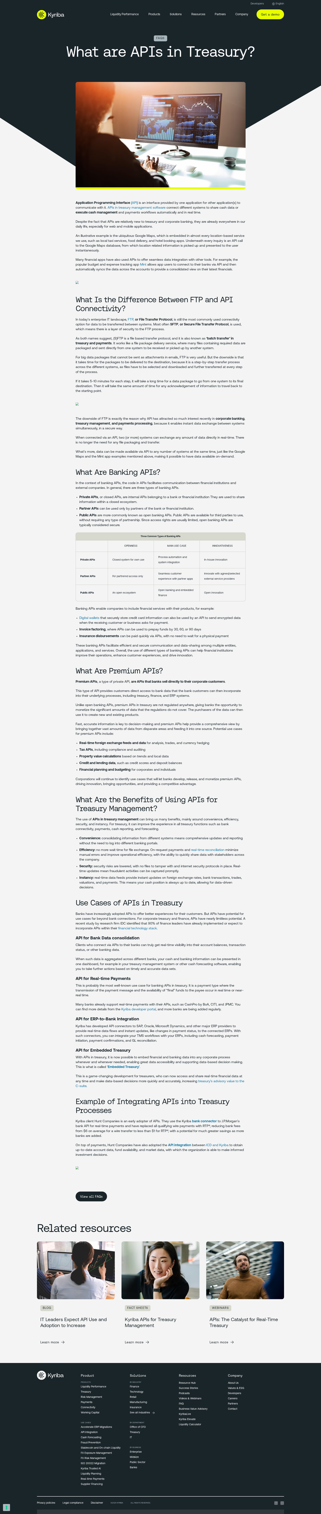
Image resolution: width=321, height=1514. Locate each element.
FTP (130, 320)
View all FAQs (91, 1196)
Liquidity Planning (91, 1473)
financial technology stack (137, 928)
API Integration (89, 1432)
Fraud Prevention (91, 1442)
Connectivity (88, 1407)
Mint (143, 264)
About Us (233, 1383)
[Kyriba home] (50, 14)
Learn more (49, 1342)
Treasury (86, 1392)
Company (241, 14)
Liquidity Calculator (190, 1424)
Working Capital (90, 1412)
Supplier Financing (92, 1484)
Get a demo (270, 14)
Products (154, 14)
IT (131, 1437)
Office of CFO (138, 1427)
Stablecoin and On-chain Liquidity (101, 1448)
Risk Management (91, 1397)
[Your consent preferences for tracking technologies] (6, 1507)
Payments (86, 1402)
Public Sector (137, 1462)
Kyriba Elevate (187, 1419)
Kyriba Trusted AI (91, 1468)
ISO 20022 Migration (93, 1463)
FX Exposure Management (96, 1453)
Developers (257, 3)
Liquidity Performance (124, 14)
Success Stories (188, 1388)
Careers (232, 1398)
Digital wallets (89, 618)
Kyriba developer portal (138, 1009)
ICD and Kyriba (217, 1145)
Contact (232, 1409)
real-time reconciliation (207, 850)
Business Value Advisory (193, 1409)
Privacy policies (46, 1503)
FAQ (181, 1403)
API (134, 203)
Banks (133, 1467)
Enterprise (136, 1452)
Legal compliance (73, 1503)
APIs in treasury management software (137, 208)
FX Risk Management (93, 1458)
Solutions (176, 14)
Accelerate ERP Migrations (96, 1427)
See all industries (140, 1412)
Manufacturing (138, 1402)
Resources (198, 14)
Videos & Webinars (190, 1398)
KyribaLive (185, 1414)
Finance (134, 1386)
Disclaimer (97, 1503)
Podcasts (184, 1393)
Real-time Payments (92, 1479)
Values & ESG (236, 1388)
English (280, 3)
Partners (220, 14)
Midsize (134, 1457)
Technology (136, 1392)
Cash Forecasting (91, 1437)
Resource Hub (187, 1383)
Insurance (136, 1407)
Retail (133, 1397)
